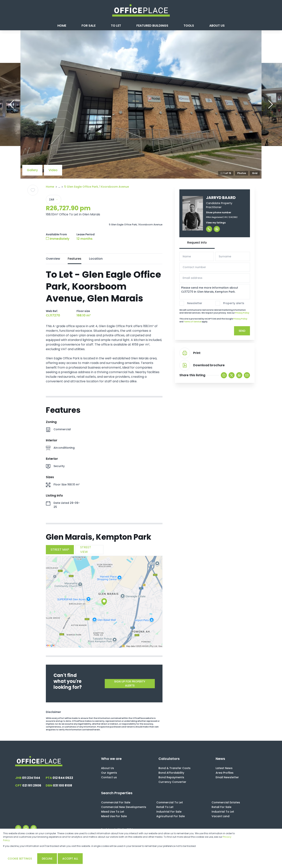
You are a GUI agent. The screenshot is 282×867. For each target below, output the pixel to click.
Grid (254, 173)
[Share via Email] (247, 375)
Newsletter (194, 303)
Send (242, 331)
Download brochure (209, 365)
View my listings (216, 222)
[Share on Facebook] (224, 375)
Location (96, 258)
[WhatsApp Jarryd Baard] (217, 229)
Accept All (70, 858)
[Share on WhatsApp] (239, 375)
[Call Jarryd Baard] (209, 229)
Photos (241, 173)
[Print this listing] (184, 353)
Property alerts (233, 303)
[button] (11, 104)
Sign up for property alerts (129, 683)
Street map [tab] (60, 549)
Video (53, 170)
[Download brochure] (184, 365)
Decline (47, 858)
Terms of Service (192, 321)
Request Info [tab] (197, 242)
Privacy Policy (242, 312)
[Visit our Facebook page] (18, 828)
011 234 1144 (27, 778)
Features (74, 258)
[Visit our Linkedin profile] (26, 828)
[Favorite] (32, 190)
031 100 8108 (59, 785)
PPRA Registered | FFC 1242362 (221, 217)
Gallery (32, 170)
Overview (53, 258)
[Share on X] (231, 375)
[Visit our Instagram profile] (34, 828)
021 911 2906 (28, 785)
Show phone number (218, 212)
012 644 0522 (59, 778)
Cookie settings (20, 858)
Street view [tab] (85, 549)
